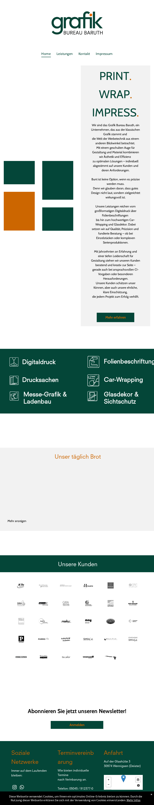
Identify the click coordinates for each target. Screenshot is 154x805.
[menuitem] (46, 54)
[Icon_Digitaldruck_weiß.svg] (14, 367)
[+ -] (123, 782)
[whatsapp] (22, 787)
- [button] (108, 784)
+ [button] (108, 779)
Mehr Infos (133, 800)
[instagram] (14, 787)
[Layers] (138, 779)
